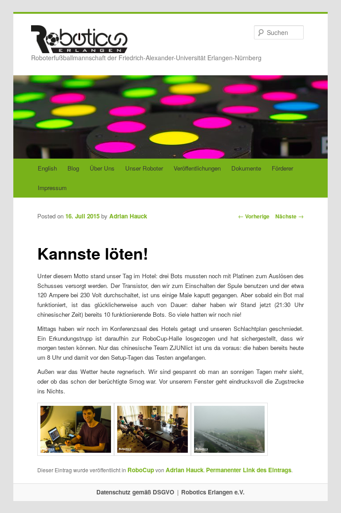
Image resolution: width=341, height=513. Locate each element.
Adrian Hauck (128, 216)
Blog (73, 168)
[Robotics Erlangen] (79, 44)
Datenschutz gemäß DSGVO (135, 492)
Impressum (52, 187)
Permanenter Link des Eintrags (248, 470)
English (47, 168)
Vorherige (254, 216)
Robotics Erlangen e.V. (213, 492)
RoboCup (140, 470)
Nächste (289, 216)
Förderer (282, 168)
